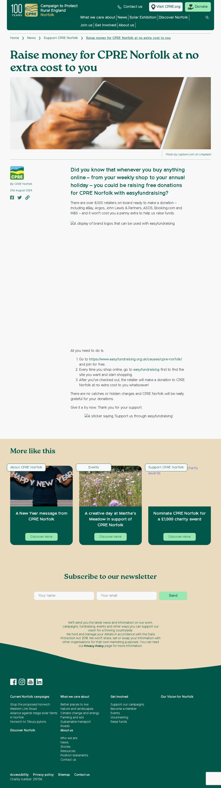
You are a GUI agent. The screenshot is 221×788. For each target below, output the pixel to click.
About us (126, 25)
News (122, 17)
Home (14, 38)
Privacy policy (43, 774)
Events (93, 467)
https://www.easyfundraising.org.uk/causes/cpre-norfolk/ (135, 359)
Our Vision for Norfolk (177, 696)
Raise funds (118, 721)
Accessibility (19, 774)
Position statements (74, 755)
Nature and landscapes (76, 708)
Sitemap (64, 774)
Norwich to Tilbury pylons (28, 721)
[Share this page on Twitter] (19, 198)
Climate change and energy (79, 713)
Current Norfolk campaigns (29, 696)
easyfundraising (146, 370)
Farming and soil (72, 717)
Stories (65, 746)
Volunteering (119, 717)
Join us (86, 25)
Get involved (105, 25)
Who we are (68, 738)
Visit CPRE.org (168, 7)
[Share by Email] (27, 198)
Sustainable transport (75, 721)
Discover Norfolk (173, 17)
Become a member (123, 708)
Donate (201, 7)
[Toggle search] (207, 22)
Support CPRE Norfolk (61, 38)
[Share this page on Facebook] (12, 198)
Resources (67, 751)
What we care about (97, 17)
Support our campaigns (127, 704)
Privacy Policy (94, 646)
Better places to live (74, 704)
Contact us (132, 7)
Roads (64, 726)
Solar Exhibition (142, 17)
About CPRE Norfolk (26, 467)
